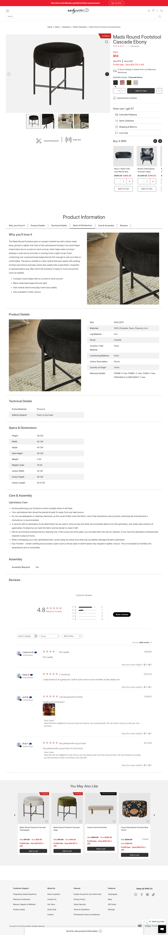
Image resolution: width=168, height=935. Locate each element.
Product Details (38, 225)
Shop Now (115, 3)
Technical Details (59, 225)
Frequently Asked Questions (25, 894)
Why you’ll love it (17, 225)
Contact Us (51, 899)
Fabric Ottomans (80, 27)
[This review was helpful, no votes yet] (144, 664)
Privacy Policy (79, 899)
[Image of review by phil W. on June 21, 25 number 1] (49, 709)
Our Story (51, 904)
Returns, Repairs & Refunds (24, 904)
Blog (110, 899)
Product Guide (19, 909)
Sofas (57, 27)
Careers (50, 914)
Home (49, 27)
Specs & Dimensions (82, 225)
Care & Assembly (106, 225)
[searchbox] (24, 636)
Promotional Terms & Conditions (87, 914)
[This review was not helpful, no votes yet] (149, 664)
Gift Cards (112, 904)
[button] (15, 815)
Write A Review (122, 614)
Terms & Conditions (82, 909)
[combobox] (84, 16)
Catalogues (112, 894)
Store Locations (53, 894)
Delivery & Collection (21, 899)
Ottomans (66, 27)
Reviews (124, 225)
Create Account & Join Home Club (87, 894)
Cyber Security (80, 904)
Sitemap (111, 909)
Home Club (51, 909)
